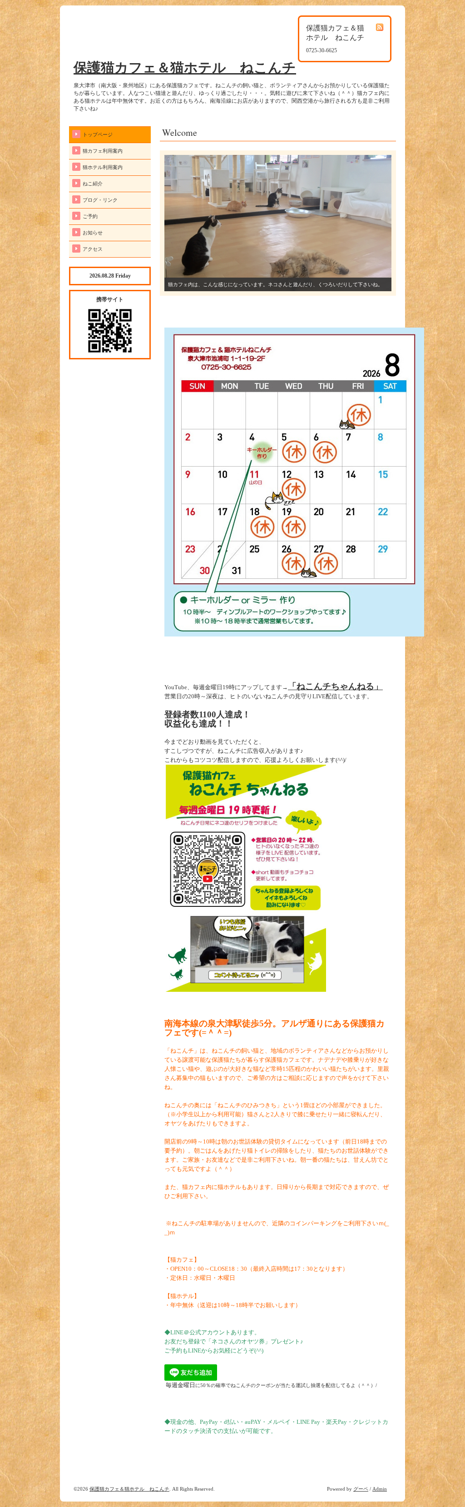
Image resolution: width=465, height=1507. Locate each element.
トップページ (98, 134)
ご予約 (90, 216)
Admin (379, 1489)
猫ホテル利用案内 (103, 167)
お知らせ (93, 232)
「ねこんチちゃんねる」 (335, 686)
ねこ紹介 (93, 183)
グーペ (360, 1489)
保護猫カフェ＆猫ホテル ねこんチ (185, 67)
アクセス (93, 249)
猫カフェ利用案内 (103, 151)
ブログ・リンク (100, 200)
